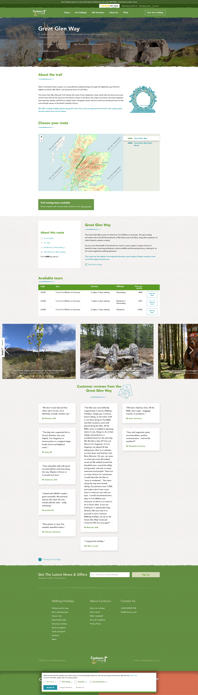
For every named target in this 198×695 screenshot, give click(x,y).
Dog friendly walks (59, 620)
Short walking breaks (60, 612)
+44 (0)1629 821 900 (128, 608)
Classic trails (57, 616)
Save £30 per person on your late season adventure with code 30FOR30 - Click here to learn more (99, 2)
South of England (58, 631)
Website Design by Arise (150, 660)
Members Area (145, 6)
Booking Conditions (130, 6)
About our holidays (97, 608)
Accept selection (66, 687)
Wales (54, 639)
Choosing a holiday (59, 624)
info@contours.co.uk (129, 612)
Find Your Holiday (155, 12)
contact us (148, 256)
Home (67, 12)
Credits (136, 660)
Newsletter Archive (45, 578)
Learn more (133, 675)
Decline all (80, 687)
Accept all (50, 687)
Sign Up (146, 574)
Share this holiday (95, 264)
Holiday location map (60, 608)
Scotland (55, 635)
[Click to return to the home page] (39, 13)
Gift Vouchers (98, 12)
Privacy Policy (60, 578)
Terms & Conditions (97, 620)
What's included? (96, 616)
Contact (156, 6)
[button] (41, 137)
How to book (95, 612)
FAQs (125, 12)
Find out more (86, 206)
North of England (58, 628)
